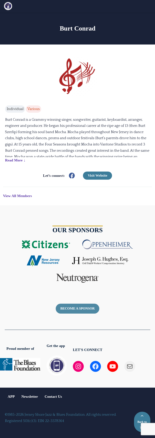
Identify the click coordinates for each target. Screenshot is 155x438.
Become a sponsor (77, 308)
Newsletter (29, 397)
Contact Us (53, 397)
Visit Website (97, 175)
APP (11, 397)
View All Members (17, 196)
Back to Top (142, 424)
